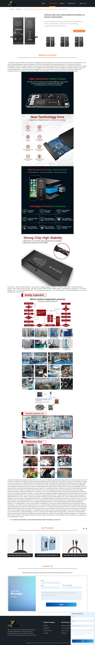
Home (43, 3)
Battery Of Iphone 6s (55, 520)
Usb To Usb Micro (66, 628)
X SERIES (45, 626)
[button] (83, 528)
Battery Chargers (27, 520)
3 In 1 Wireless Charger (16, 520)
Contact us (71, 3)
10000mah (64, 633)
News (61, 3)
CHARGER (45, 633)
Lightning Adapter (66, 626)
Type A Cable (65, 631)
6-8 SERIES (46, 628)
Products (52, 3)
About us (82, 3)
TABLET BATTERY (47, 631)
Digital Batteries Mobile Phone (40, 520)
